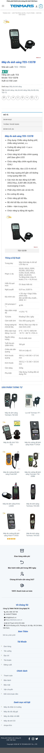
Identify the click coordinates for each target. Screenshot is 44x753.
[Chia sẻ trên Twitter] (13, 98)
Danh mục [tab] (7, 119)
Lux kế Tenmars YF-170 (32, 414)
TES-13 (4, 92)
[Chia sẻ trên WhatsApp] (4, 98)
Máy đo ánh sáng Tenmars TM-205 (32, 505)
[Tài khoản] (36, 6)
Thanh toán (8, 676)
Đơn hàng (7, 646)
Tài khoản (7, 660)
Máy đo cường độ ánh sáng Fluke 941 (11, 473)
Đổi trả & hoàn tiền (11, 694)
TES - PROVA (20, 67)
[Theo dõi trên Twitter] (36, 739)
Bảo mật (7, 685)
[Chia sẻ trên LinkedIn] (32, 98)
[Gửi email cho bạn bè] (18, 98)
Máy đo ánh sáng (16, 86)
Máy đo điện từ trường (12, 707)
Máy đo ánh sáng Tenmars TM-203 (32, 534)
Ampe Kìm (8, 725)
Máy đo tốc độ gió (11, 712)
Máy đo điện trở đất (11, 716)
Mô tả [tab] (5, 115)
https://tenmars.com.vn (14, 620)
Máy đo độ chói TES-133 (11, 443)
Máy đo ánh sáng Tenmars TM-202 (11, 414)
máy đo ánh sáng (21, 90)
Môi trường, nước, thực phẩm (23, 13)
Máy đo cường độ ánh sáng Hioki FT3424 (33, 443)
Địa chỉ (6, 656)
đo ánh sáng (9, 90)
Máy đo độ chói (33, 90)
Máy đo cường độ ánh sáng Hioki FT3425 (11, 534)
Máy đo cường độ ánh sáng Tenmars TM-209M (33, 474)
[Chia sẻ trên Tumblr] (36, 98)
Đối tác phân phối (9, 635)
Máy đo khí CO (9, 721)
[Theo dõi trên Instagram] (33, 739)
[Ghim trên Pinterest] (22, 98)
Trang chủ (6, 13)
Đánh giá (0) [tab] (8, 129)
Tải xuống (7, 651)
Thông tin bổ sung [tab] (11, 124)
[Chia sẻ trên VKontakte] (27, 98)
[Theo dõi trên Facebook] (29, 739)
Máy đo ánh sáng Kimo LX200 (11, 505)
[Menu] (3, 6)
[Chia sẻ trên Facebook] (8, 98)
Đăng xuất (8, 665)
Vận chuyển (8, 689)
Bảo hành (7, 680)
